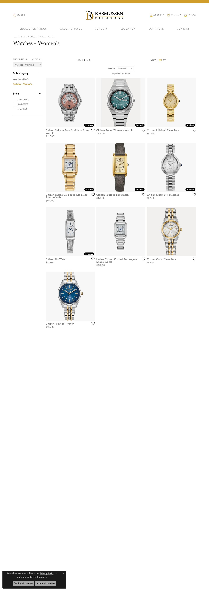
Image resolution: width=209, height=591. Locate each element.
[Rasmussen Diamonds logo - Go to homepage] (104, 15)
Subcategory (20, 73)
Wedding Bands (71, 29)
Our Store (156, 29)
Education (128, 29)
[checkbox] (21, 99)
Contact (183, 29)
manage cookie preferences (31, 577)
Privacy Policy (47, 573)
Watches (33, 37)
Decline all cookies (23, 583)
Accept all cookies (45, 583)
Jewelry (101, 29)
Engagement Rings (33, 29)
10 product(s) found (121, 73)
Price (16, 93)
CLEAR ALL (37, 59)
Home (15, 37)
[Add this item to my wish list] (92, 130)
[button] (19, 15)
